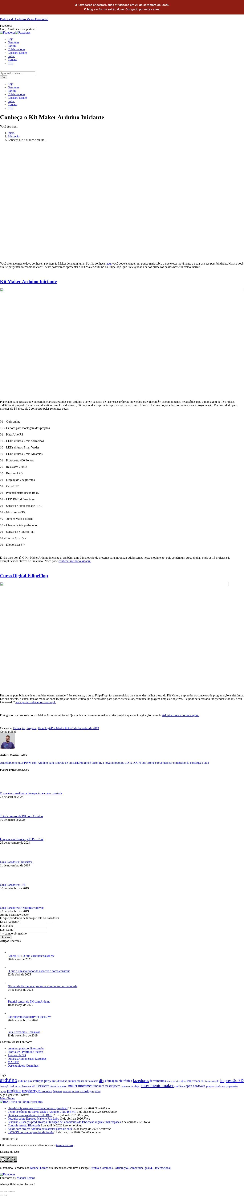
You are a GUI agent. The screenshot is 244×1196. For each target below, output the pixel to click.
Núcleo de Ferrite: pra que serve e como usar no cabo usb (42, 986)
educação (111, 1081)
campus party (42, 1081)
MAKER (13, 1062)
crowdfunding (59, 1081)
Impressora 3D (195, 1080)
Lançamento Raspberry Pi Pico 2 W (21, 839)
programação (232, 1086)
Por (61, 728)
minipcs (136, 1086)
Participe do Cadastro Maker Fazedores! (24, 19)
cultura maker (76, 1080)
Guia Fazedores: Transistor (16, 862)
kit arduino (54, 1086)
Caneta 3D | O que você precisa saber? (31, 955)
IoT (33, 1086)
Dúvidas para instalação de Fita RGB (30, 1115)
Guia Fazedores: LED (13, 884)
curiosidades (91, 1081)
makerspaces (112, 1086)
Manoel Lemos (39, 1168)
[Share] (5, 1191)
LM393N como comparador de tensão (31, 1132)
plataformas (220, 1086)
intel (12, 1086)
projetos (14, 1090)
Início (11, 133)
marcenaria (127, 1086)
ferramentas (158, 1081)
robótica (47, 1091)
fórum (169, 1081)
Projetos (31, 728)
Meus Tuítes (7, 1098)
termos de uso (64, 1145)
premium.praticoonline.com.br (26, 1048)
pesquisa (210, 1086)
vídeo (97, 1091)
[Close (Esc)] (1, 1191)
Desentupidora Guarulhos (23, 1065)
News (182, 1086)
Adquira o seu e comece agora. (180, 715)
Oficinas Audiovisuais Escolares (27, 1058)
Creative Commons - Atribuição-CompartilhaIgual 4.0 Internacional (130, 1168)
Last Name (6, 929)
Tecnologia (44, 728)
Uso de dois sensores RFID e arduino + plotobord (37, 1108)
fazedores (141, 1080)
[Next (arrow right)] (5, 1195)
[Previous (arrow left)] (1, 1195)
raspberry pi (32, 1091)
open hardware (195, 1086)
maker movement (81, 1086)
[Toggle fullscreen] (9, 1191)
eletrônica (125, 1081)
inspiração (4, 1086)
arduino (8, 1080)
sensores (67, 1091)
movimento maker (157, 1085)
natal (176, 1086)
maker (63, 1086)
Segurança (57, 1091)
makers (99, 1086)
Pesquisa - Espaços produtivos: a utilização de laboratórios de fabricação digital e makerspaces (64, 1122)
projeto (3, 1091)
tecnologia (86, 1091)
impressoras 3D (212, 1081)
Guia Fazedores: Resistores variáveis (22, 907)
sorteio (75, 1091)
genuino (176, 1081)
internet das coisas (22, 1086)
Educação (13, 136)
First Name (6, 925)
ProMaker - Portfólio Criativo (25, 1051)
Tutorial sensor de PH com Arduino (21, 816)
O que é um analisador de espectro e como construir (31, 793)
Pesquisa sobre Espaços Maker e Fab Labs (33, 1118)
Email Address (9, 921)
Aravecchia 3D (17, 1055)
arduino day (25, 1080)
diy (101, 1080)
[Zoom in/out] (12, 1191)
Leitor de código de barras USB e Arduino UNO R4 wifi (42, 1111)
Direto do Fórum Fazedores (26, 1101)
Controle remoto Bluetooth (24, 1125)
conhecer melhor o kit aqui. (75, 561)
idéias (183, 1081)
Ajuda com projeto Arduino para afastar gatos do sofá (40, 1128)
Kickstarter (42, 1086)
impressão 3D (232, 1080)
